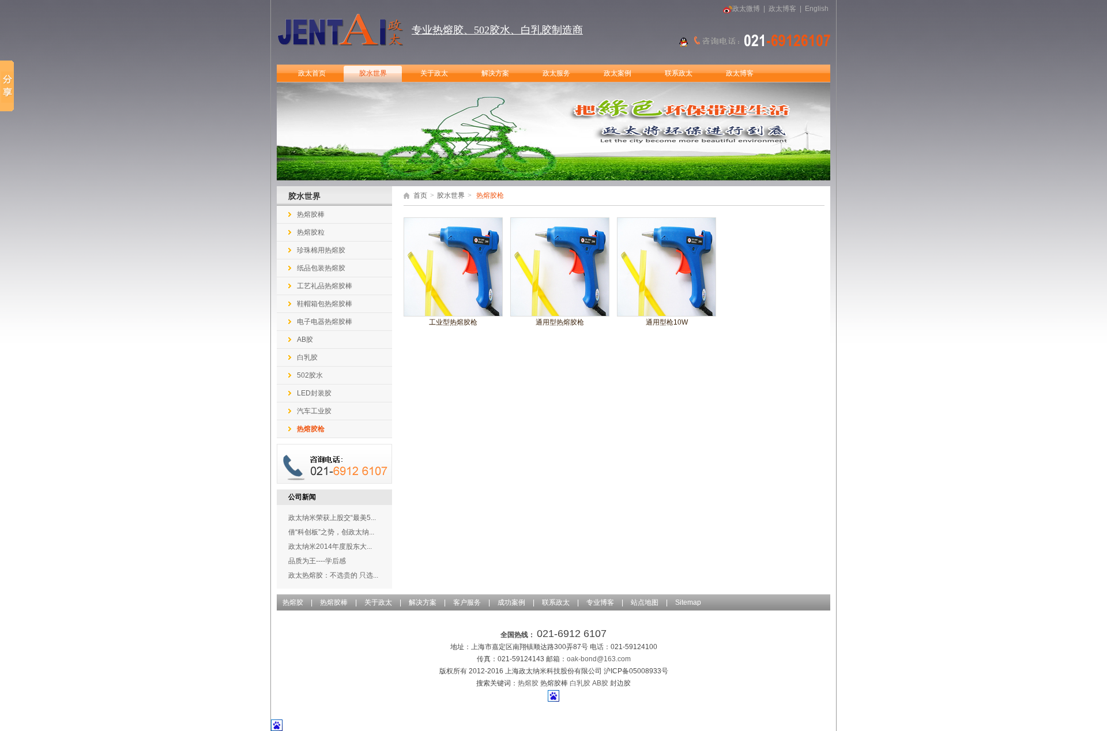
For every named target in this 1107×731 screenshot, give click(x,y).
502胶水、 (497, 30)
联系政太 (678, 73)
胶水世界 (373, 73)
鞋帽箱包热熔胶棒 (324, 304)
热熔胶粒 (311, 232)
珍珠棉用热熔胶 (321, 250)
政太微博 (746, 9)
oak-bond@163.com (599, 659)
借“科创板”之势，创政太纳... (331, 532)
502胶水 (310, 375)
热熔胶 (293, 602)
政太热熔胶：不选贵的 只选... (333, 575)
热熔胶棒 (311, 214)
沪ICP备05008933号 (636, 671)
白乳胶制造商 (552, 30)
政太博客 (782, 9)
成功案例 (511, 602)
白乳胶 (307, 357)
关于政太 (434, 73)
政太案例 (617, 73)
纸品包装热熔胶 (321, 268)
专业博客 (600, 602)
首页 (420, 195)
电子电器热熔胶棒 (324, 322)
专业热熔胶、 (443, 30)
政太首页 (312, 73)
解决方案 (495, 73)
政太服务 (556, 73)
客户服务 (467, 602)
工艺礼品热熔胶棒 (324, 286)
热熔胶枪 (311, 429)
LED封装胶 (314, 393)
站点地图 (644, 602)
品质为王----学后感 (317, 561)
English (817, 9)
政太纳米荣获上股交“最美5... (332, 518)
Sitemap (688, 602)
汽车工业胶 (314, 411)
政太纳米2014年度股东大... (330, 546)
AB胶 (305, 340)
